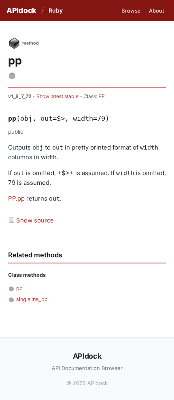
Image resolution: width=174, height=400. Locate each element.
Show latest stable (58, 96)
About (156, 10)
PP (101, 96)
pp (19, 288)
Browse (131, 10)
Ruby (56, 10)
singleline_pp (32, 299)
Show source (35, 220)
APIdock (21, 10)
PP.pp (16, 198)
